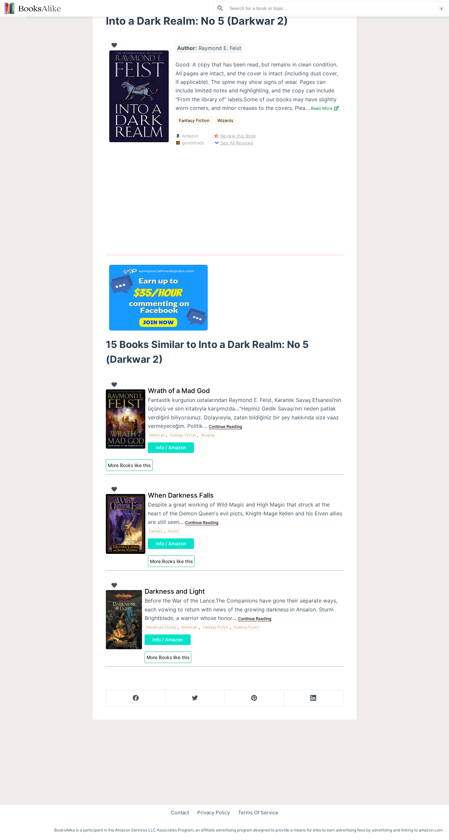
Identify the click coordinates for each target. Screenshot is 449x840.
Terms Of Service (258, 812)
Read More (322, 108)
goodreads (192, 142)
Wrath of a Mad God (179, 391)
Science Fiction (246, 627)
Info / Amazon (171, 447)
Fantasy (155, 531)
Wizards (225, 120)
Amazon (190, 135)
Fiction (173, 531)
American (157, 435)
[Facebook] (136, 698)
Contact (180, 812)
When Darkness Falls (181, 495)
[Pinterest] (254, 698)
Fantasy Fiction (195, 120)
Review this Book (237, 135)
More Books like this (129, 465)
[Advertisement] (224, 199)
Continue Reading (225, 426)
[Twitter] (195, 698)
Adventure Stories (161, 627)
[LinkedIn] (313, 698)
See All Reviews (236, 142)
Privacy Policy (213, 812)
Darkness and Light (175, 591)
